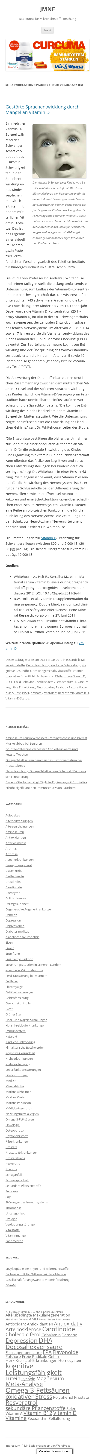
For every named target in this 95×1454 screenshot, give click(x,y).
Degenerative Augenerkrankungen (29, 909)
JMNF (47, 9)
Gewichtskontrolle (18, 1003)
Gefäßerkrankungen (19, 992)
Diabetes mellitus (17, 931)
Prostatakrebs (15, 1158)
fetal (51, 682)
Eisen (9, 942)
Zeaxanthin (37, 1418)
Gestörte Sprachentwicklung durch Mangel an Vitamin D (43, 109)
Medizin (11, 1081)
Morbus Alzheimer (18, 1092)
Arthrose (12, 854)
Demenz (11, 915)
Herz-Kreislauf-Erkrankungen (31, 1360)
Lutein (13, 1378)
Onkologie (13, 1125)
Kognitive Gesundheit (20, 1053)
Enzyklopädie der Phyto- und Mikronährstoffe (37, 1269)
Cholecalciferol (23, 1334)
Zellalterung (59, 1418)
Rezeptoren (66, 693)
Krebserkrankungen (19, 1058)
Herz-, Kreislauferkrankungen (25, 1025)
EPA (47, 1352)
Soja (8, 1197)
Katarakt (11, 1036)
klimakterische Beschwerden (25, 1047)
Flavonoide (65, 1352)
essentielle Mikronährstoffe (24, 970)
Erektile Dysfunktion (19, 959)
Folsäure (13, 1356)
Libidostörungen (17, 1075)
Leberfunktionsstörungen (23, 1070)
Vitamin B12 (38, 1413)
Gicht (9, 1009)
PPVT (25, 693)
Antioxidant (16, 1324)
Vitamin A (14, 1413)
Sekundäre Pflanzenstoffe (23, 1186)
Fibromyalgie (14, 987)
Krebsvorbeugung (18, 1064)
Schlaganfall (14, 1175)
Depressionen (15, 926)
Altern (59, 1312)
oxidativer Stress (29, 1396)
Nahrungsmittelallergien (22, 1114)
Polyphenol (63, 1397)
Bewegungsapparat (19, 865)
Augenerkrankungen (20, 859)
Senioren (12, 1191)
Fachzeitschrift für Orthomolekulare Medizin (36, 1274)
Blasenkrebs (14, 871)
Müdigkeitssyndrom (19, 1108)
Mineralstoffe (15, 1086)
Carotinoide (14, 887)
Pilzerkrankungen (18, 1141)
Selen (71, 1408)
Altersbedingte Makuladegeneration (38, 1315)
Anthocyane (63, 1319)
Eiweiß (10, 948)
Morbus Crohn (16, 1097)
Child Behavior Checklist (30, 682)
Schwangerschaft (44, 671)
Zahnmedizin (14, 1241)
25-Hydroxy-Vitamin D (70, 676)
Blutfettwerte (15, 876)
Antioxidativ (68, 1323)
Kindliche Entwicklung (65, 665)
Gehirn (54, 1356)
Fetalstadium (65, 682)
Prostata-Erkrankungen (22, 1152)
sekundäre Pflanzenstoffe (35, 1408)
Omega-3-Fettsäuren (20, 1119)
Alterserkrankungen (19, 821)
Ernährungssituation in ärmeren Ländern (34, 965)
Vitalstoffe (64, 671)
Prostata (11, 1147)
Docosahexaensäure (34, 1347)
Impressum (13, 1446)
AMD (33, 1319)
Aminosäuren (15, 832)
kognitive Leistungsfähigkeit (34, 1369)
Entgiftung (13, 953)
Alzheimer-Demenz (17, 1319)
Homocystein (70, 1360)
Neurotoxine (45, 687)
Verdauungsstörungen (21, 1224)
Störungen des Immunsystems (27, 1202)
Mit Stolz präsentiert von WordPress (47, 1446)
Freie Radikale (34, 1356)
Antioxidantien (16, 837)
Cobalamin (51, 1334)
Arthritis (11, 848)
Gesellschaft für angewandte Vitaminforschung (37, 1280)
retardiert (50, 693)
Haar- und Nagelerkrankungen (26, 1020)
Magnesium (50, 1378)
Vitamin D (48, 538)
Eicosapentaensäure (24, 1352)
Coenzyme (13, 893)
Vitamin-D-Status (17, 698)
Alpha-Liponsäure (44, 1312)
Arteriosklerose (16, 843)
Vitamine (16, 1418)
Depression (13, 920)
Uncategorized (15, 1213)
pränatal (36, 693)
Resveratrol (13, 1163)
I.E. (77, 682)
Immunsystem (16, 1031)
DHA (45, 1340)
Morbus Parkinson (18, 1103)
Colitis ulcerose (16, 898)
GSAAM (11, 1285)
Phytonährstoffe (17, 1136)
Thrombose (13, 1208)
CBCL (9, 682)
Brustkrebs (13, 882)
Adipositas (13, 815)
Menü (47, 30)
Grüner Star (13, 1014)
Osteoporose (15, 1130)
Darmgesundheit (17, 904)
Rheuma (11, 1169)
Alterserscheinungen (20, 826)
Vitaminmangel (16, 1235)
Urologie (11, 1219)
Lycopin (28, 1378)
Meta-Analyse (24, 1384)
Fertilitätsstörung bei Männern (27, 976)
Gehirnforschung (37, 665)
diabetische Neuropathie (22, 937)
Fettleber (12, 981)
